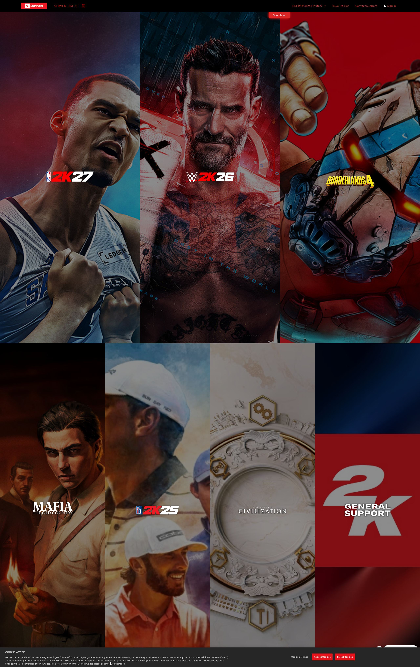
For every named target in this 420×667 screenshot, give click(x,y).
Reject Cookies (345, 657)
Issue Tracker (340, 5)
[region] (210, 657)
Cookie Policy (118, 663)
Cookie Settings (299, 657)
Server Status (65, 6)
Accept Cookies (322, 657)
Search (277, 15)
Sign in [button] (391, 5)
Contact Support (366, 5)
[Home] (34, 6)
